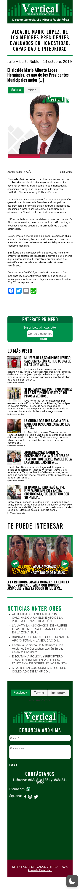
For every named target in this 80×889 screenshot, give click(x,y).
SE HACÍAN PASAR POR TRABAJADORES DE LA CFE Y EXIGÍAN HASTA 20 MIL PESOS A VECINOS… (48, 392)
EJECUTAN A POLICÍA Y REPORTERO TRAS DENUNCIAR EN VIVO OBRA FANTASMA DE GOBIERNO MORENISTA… (40, 660)
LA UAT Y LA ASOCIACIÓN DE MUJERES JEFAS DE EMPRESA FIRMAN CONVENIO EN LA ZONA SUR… (40, 629)
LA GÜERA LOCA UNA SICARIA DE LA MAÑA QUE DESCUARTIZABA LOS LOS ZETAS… (47, 424)
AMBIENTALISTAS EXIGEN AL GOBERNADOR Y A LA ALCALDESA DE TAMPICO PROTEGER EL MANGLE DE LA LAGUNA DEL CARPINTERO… (48, 457)
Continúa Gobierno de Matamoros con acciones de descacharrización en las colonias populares (37, 648)
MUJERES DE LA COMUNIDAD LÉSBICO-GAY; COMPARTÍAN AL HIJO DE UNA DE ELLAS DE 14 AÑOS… (48, 361)
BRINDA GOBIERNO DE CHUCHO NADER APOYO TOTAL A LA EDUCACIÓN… (40, 639)
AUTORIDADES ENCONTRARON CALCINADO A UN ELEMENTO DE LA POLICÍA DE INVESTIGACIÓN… (37, 617)
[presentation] (15, 564)
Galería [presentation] (16, 90)
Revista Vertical (17, 383)
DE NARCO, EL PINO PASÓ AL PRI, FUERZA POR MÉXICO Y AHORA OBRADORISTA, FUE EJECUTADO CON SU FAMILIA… (46, 492)
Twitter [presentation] (39, 693)
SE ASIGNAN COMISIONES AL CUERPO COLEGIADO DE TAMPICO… (39, 670)
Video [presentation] (32, 90)
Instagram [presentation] (58, 693)
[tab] (16, 90)
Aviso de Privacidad (40, 870)
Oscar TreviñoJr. (17, 446)
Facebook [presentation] (20, 692)
